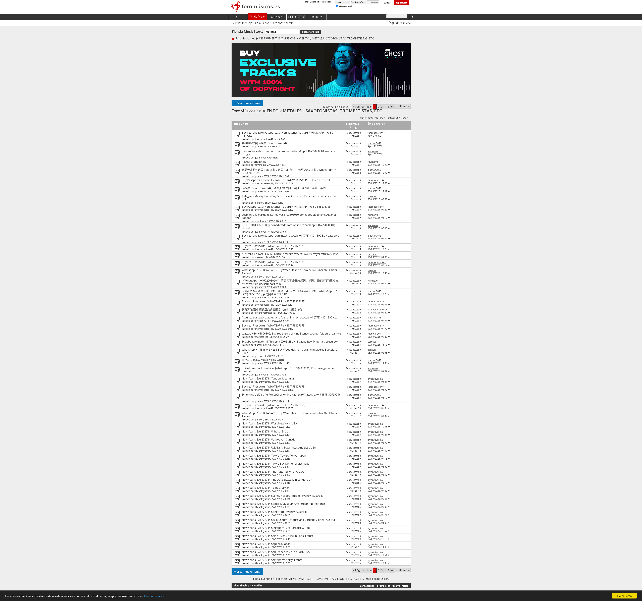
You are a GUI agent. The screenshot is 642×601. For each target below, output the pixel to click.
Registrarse (401, 2)
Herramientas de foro (371, 117)
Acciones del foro (283, 22)
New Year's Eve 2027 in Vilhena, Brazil (265, 431)
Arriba (405, 586)
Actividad (276, 16)
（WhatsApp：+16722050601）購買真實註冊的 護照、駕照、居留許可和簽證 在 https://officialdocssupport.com (290, 282)
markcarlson (262, 336)
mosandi (259, 257)
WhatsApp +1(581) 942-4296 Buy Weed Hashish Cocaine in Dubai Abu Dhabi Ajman (289, 414)
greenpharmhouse (265, 312)
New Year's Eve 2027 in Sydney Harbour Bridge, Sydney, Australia (282, 496)
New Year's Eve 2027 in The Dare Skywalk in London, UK (277, 479)
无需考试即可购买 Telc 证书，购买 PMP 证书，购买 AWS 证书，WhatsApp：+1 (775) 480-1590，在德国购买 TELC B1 (290, 292)
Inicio (238, 16)
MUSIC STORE (296, 16)
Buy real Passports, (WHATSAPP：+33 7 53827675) (273, 246)
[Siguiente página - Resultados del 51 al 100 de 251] (396, 106)
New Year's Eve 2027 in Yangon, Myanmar (268, 378)
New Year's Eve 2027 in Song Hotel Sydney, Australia (274, 512)
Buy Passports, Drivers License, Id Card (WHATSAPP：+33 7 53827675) (286, 180)
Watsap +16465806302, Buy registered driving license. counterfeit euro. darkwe (291, 333)
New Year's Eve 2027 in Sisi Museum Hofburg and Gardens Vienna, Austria (288, 520)
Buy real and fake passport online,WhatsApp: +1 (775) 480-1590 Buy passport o (290, 237)
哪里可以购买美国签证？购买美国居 (263, 360)
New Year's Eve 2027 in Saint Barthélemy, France (272, 560)
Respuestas (352, 124)
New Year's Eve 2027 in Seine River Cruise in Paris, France (277, 536)
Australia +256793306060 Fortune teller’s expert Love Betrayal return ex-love (290, 254)
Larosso (259, 344)
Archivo (396, 586)
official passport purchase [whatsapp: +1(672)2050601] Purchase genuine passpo (288, 369)
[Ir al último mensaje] (381, 135)
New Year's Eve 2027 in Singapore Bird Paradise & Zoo (276, 528)
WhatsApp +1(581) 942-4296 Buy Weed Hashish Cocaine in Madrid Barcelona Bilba (290, 351)
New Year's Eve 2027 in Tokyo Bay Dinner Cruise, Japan (276, 463)
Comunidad (262, 22)
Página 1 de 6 (363, 106)
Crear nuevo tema (247, 103)
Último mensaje (376, 124)
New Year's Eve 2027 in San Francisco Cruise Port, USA (276, 552)
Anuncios (316, 16)
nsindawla (260, 221)
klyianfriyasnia (262, 381)
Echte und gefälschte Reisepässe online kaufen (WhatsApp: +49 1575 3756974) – (291, 396)
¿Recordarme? (345, 6)
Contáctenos (367, 586)
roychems (260, 164)
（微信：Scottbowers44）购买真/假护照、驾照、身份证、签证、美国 (284, 188)
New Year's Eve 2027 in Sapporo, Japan (266, 544)
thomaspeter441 (264, 139)
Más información (154, 596)
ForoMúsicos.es (245, 38)
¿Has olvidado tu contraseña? (317, 1)
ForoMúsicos (257, 16)
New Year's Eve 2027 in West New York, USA (269, 423)
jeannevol (260, 157)
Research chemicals (254, 161)
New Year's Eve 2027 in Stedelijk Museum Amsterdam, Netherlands (284, 504)
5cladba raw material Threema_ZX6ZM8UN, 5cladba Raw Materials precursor (290, 341)
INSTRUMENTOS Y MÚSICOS (277, 38)
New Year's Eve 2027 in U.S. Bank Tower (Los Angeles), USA (279, 447)
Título (237, 124)
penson (259, 202)
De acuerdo (624, 596)
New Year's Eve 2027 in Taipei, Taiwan (266, 487)
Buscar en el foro (397, 117)
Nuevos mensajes (242, 22)
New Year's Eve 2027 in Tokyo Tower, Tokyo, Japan (274, 455)
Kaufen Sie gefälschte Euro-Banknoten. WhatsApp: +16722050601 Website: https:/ (289, 152)
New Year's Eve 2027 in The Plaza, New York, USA (273, 471)
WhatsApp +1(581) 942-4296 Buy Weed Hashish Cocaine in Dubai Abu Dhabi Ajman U (289, 271)
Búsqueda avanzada (399, 22)
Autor (246, 124)
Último (403, 106)
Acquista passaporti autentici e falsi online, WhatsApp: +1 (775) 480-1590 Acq (289, 317)
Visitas (353, 127)
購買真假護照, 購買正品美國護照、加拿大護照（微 (272, 309)
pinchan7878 (262, 146)
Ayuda (387, 2)
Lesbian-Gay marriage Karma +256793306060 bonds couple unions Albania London (289, 216)
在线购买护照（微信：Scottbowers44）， (267, 143)
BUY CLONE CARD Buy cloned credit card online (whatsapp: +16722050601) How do (288, 226)
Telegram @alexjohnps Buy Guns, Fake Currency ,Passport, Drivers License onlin (289, 197)
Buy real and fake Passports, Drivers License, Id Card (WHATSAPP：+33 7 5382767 (287, 134)
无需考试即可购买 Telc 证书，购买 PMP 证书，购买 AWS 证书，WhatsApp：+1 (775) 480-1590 (290, 171)
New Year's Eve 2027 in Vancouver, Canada (268, 439)
